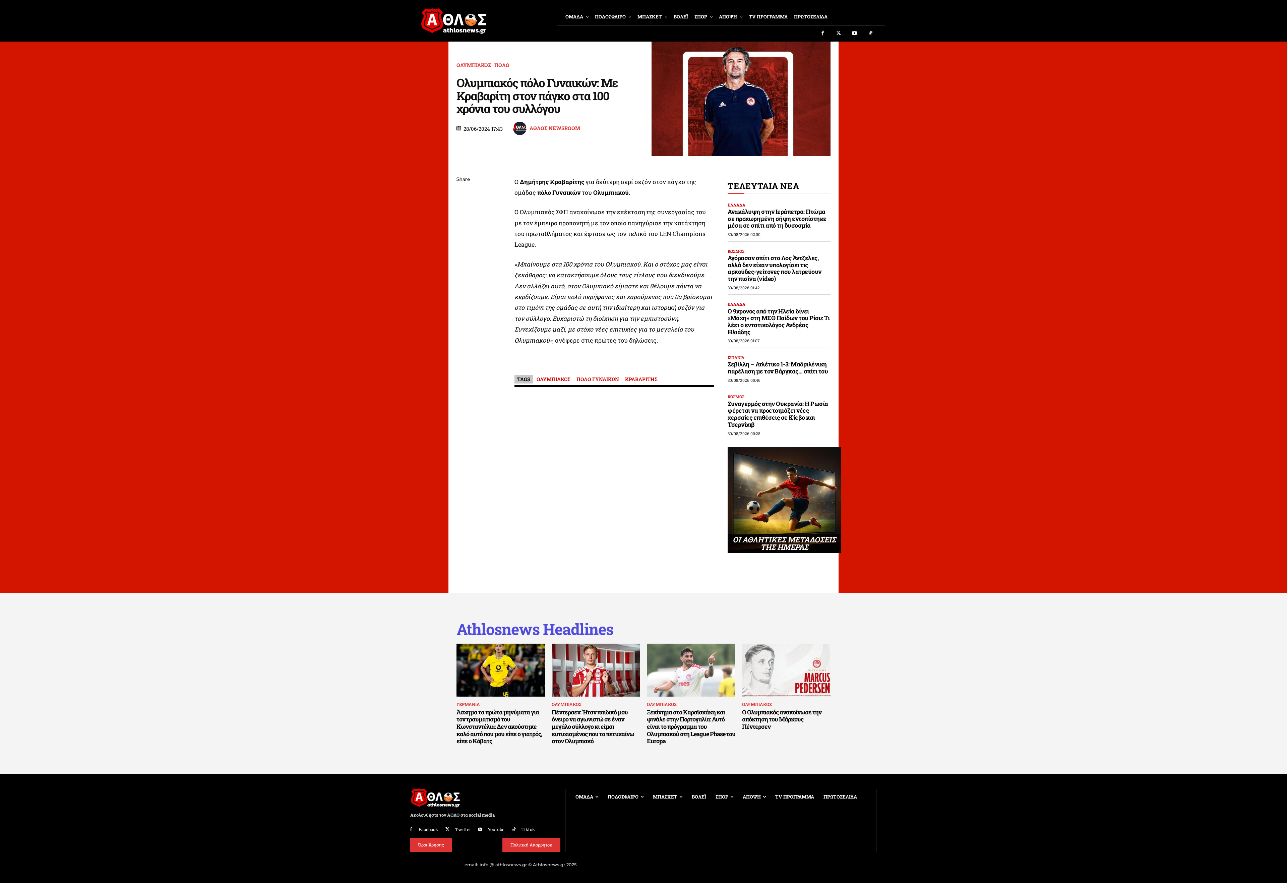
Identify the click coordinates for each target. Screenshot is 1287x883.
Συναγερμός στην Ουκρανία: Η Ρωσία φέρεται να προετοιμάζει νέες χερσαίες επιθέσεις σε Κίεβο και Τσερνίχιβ (778, 414)
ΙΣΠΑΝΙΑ (736, 357)
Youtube (496, 829)
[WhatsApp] (463, 227)
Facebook (428, 829)
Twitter (463, 829)
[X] (463, 211)
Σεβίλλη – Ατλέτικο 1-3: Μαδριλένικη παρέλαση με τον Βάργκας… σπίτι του (778, 367)
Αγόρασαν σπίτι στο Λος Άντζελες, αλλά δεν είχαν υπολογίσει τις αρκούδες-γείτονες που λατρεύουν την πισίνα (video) (774, 268)
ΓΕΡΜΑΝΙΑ (468, 704)
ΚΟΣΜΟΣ (736, 251)
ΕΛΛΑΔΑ (736, 204)
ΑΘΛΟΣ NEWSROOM (555, 128)
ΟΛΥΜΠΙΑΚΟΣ (473, 65)
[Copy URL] (463, 274)
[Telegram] (463, 259)
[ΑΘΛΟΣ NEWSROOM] (521, 128)
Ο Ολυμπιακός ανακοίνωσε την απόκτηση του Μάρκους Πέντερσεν (781, 719)
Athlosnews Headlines (534, 629)
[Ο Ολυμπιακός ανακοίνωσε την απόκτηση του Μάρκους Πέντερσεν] (786, 670)
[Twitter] (839, 33)
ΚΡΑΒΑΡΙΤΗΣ (641, 379)
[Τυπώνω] (463, 290)
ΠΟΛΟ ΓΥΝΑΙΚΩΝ (597, 379)
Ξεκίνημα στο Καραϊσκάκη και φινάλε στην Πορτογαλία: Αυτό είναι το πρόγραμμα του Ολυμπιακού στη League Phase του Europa (691, 726)
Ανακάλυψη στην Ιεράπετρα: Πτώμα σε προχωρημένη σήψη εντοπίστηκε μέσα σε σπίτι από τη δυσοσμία (777, 218)
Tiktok (528, 829)
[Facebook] (822, 33)
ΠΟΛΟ (501, 65)
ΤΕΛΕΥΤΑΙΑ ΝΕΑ (763, 185)
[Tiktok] (870, 33)
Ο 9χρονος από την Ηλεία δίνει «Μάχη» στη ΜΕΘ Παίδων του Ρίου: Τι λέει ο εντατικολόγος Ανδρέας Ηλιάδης (779, 321)
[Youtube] (854, 33)
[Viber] (463, 243)
